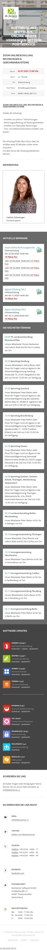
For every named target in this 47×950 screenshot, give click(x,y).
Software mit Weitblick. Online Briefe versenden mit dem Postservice (24, 36)
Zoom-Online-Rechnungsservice (20, 247)
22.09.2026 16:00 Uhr (20, 261)
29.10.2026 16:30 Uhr (20, 275)
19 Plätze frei (11, 298)
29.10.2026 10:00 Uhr (20, 268)
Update (25, 649)
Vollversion (15, 649)
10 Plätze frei (11, 257)
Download (15, 661)
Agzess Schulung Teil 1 (15, 289)
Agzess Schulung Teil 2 (15, 309)
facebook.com (17, 873)
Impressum (34, 940)
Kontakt (24, 940)
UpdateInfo (33, 649)
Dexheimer (14, 3)
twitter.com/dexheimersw (23, 834)
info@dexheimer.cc (11, 790)
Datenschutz (13, 940)
